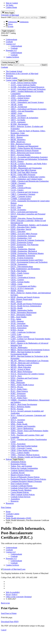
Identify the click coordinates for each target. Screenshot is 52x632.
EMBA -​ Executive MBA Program (24, 234)
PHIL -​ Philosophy (18, 382)
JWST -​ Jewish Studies (19, 326)
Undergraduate (11, 39)
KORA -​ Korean (17, 330)
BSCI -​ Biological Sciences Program (25, 150)
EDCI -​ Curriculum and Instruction (24, 212)
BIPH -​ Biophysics (18, 142)
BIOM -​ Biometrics (18, 140)
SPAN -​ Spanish (17, 422)
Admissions (12, 22)
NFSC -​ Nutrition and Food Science (24, 378)
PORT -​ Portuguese (18, 393)
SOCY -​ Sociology (18, 420)
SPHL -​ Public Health (19, 424)
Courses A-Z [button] (11, 44)
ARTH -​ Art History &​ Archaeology (24, 118)
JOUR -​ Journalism (18, 323)
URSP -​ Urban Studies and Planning (24, 450)
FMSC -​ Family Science (20, 273)
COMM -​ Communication (21, 199)
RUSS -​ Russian (17, 409)
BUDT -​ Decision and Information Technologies (29, 159)
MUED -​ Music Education (21, 367)
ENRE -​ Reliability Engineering (23, 256)
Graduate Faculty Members (21, 490)
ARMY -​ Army (16, 113)
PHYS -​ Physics (17, 387)
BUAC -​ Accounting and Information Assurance (29, 157)
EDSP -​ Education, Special (21, 229)
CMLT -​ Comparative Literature (23, 194)
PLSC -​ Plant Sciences (19, 391)
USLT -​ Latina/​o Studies (20, 453)
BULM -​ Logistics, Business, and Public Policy (29, 164)
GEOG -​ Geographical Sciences (23, 277)
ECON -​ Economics (18, 210)
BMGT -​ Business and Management (24, 146)
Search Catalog (7, 65)
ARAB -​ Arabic (17, 104)
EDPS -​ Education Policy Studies (23, 227)
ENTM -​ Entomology (19, 264)
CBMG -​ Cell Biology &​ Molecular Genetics (28, 177)
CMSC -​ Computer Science (21, 196)
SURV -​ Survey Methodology (22, 428)
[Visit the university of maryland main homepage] (13, 569)
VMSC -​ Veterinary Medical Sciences (25, 455)
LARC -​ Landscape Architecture (23, 332)
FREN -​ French (17, 275)
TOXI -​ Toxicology (18, 444)
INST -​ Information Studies (21, 315)
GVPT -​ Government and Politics (23, 286)
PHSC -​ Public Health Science (22, 385)
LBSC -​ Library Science (20, 337)
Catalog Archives (12, 57)
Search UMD (6, 17)
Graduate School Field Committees (24, 488)
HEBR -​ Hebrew (17, 291)
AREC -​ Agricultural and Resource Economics (28, 109)
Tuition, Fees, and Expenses (21, 466)
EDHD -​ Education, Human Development (27, 218)
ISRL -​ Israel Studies (18, 317)
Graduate (9, 42)
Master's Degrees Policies (20, 475)
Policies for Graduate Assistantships (24, 468)
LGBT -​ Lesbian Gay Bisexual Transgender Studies (30, 339)
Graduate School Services (20, 497)
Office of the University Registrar (18, 597)
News (10, 24)
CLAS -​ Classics (17, 190)
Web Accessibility (12, 592)
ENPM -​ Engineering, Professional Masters (27, 253)
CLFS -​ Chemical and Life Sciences (24, 192)
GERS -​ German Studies (20, 282)
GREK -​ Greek (16, 284)
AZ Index (9, 5)
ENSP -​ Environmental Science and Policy (27, 260)
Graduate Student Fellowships (22, 470)
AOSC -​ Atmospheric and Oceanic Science (27, 102)
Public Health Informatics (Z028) (18, 518)
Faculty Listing (11, 78)
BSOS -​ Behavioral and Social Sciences (26, 153)
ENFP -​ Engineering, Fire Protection (24, 245)
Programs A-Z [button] (11, 50)
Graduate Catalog (12, 514)
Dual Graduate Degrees (20, 484)
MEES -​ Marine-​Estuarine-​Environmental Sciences (30, 350)
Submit (42, 17)
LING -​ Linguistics (18, 341)
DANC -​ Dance (17, 205)
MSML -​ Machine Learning (21, 365)
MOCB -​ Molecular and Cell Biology (25, 363)
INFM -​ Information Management (23, 312)
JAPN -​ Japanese (17, 321)
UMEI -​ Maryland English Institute (24, 446)
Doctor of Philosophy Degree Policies (25, 477)
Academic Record (17, 473)
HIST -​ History (16, 301)
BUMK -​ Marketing (18, 166)
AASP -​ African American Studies (24, 83)
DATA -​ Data (16, 207)
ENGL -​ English (17, 247)
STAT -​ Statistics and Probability (23, 426)
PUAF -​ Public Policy (19, 398)
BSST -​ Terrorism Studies (20, 155)
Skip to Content (12, 3)
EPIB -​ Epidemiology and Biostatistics (25, 269)
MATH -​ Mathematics (19, 347)
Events (10, 26)
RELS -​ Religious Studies (20, 407)
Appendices (15, 499)
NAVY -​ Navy (16, 376)
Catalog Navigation (9, 62)
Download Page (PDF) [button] (10, 622)
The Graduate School (14, 71)
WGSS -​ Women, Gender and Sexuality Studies (29, 457)
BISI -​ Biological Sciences (21, 144)
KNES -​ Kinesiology (19, 328)
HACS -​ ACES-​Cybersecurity (22, 288)
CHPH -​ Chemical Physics (21, 188)
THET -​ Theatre (17, 433)
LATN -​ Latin (16, 334)
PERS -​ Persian (16, 380)
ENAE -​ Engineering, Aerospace (23, 236)
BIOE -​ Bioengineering (20, 135)
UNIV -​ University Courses (21, 448)
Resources (15, 501)
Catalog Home (11, 7)
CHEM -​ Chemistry (18, 183)
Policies (9, 459)
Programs (9, 76)
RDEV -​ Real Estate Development (24, 404)
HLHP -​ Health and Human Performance (26, 304)
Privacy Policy (11, 594)
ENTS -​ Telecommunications (22, 266)
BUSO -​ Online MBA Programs (23, 175)
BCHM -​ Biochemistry (19, 124)
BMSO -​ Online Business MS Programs (26, 148)
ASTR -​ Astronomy (18, 122)
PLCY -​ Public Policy (19, 389)
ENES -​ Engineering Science (22, 242)
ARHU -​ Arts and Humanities (22, 111)
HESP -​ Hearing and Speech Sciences (25, 297)
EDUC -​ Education (18, 231)
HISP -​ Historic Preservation (21, 299)
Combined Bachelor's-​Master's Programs (26, 481)
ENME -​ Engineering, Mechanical (24, 251)
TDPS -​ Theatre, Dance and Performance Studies (29, 431)
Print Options (6, 507)
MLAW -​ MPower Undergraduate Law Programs (29, 361)
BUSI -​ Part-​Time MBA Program (23, 170)
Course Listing (11, 80)
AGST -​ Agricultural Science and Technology (28, 89)
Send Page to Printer (9, 613)
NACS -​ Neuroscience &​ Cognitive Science (27, 374)
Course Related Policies (20, 492)
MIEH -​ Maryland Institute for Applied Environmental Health (25, 353)
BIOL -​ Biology (17, 137)
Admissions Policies (18, 462)
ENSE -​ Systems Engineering (22, 258)
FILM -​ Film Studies (18, 271)
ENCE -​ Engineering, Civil (21, 238)
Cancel (3, 630)
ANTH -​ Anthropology (19, 100)
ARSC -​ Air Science (18, 115)
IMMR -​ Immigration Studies (22, 310)
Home (8, 512)
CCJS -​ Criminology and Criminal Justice (26, 179)
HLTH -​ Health (16, 308)
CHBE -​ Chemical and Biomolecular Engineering (30, 181)
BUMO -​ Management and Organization (26, 168)
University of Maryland (10, 15)
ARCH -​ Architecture (19, 107)
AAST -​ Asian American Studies (23, 85)
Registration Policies (18, 464)
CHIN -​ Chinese (17, 185)
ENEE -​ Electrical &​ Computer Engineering (27, 240)
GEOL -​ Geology (17, 280)
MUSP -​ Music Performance (21, 372)
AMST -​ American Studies (21, 96)
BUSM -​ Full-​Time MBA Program (24, 172)
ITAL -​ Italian (16, 319)
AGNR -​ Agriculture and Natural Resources (27, 87)
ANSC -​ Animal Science (20, 98)
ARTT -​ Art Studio (18, 120)
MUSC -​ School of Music (20, 369)
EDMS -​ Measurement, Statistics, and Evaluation (29, 225)
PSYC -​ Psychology (18, 396)
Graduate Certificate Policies (21, 486)
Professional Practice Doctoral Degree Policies (28, 479)
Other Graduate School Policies (23, 494)
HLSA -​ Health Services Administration (26, 306)
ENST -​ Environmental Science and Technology (29, 262)
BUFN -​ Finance (17, 161)
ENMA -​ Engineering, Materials (23, 249)
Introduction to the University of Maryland (22, 73)
